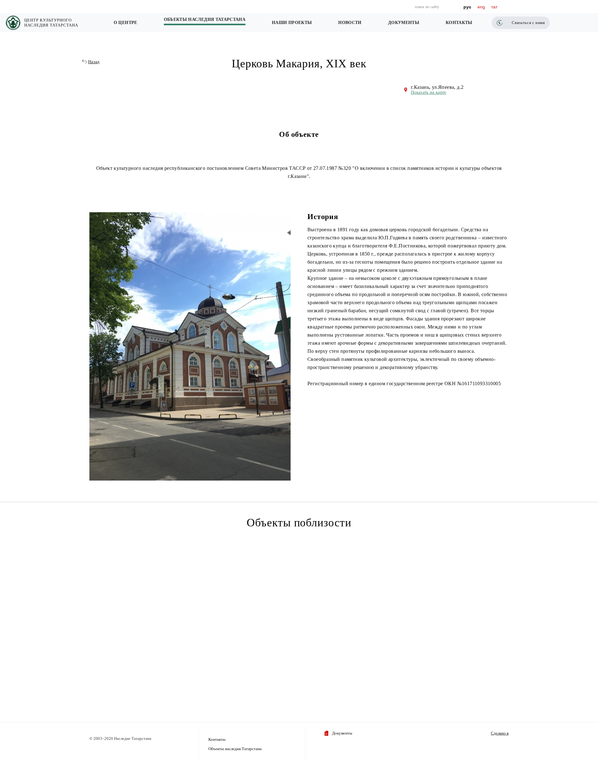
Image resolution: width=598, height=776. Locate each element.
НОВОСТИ (349, 22)
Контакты (216, 739)
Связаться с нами (528, 22)
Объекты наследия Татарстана (235, 748)
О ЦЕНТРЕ (125, 22)
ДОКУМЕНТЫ (403, 22)
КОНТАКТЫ (459, 22)
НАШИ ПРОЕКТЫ (292, 22)
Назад (94, 62)
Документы (342, 733)
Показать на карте (428, 92)
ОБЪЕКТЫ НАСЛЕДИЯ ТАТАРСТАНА (204, 19)
